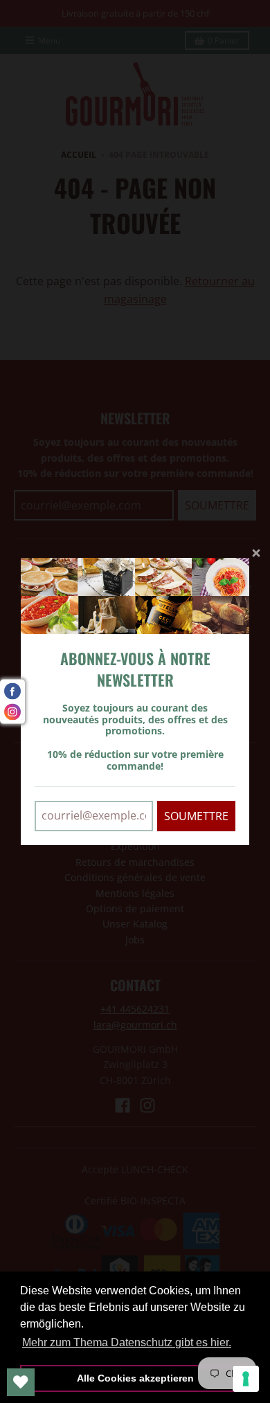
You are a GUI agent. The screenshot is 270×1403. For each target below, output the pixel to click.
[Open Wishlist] (21, 1382)
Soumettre (196, 816)
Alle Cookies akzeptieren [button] (135, 1378)
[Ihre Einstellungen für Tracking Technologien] (246, 1379)
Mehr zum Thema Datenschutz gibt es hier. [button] (126, 1342)
